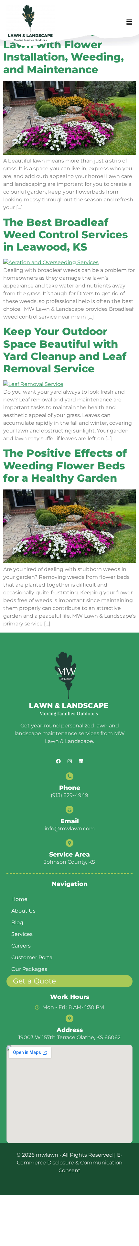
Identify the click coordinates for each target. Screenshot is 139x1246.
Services (22, 934)
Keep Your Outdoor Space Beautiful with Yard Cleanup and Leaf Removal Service (64, 350)
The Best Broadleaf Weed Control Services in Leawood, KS (65, 234)
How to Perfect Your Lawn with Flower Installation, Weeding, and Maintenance (63, 51)
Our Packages (29, 969)
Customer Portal (32, 957)
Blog (17, 922)
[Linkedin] (81, 761)
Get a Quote (34, 981)
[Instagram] (69, 761)
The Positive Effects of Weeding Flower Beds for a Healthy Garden (65, 465)
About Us (23, 911)
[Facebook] (58, 761)
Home (19, 899)
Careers (21, 946)
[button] (129, 23)
